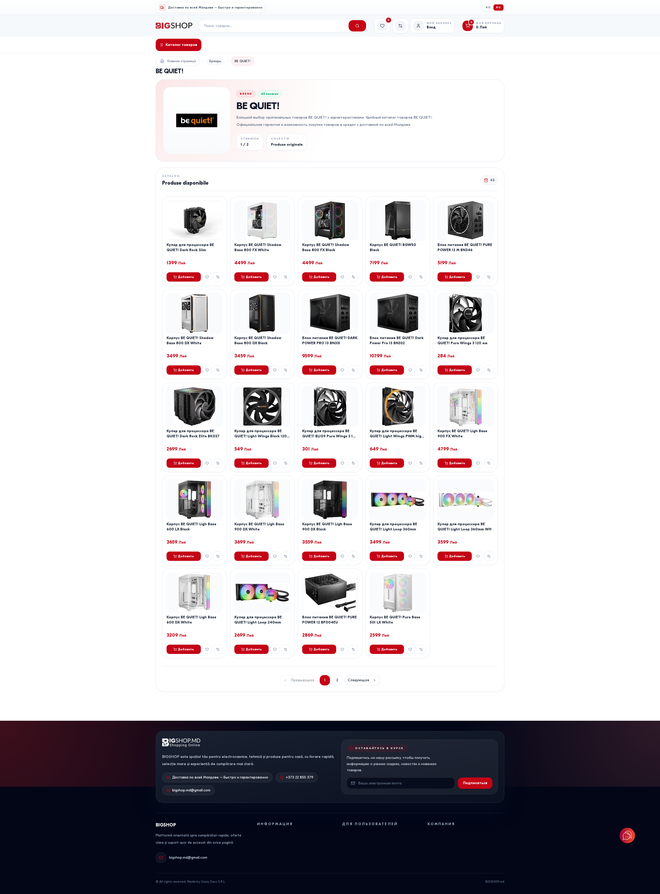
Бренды (215, 61)
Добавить (186, 277)
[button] (362, 680)
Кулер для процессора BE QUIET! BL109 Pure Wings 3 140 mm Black (330, 436)
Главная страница (181, 61)
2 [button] (337, 680)
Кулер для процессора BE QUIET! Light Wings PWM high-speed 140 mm (397, 436)
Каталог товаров (181, 45)
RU (498, 7)
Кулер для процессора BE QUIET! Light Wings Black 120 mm (260, 436)
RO (488, 7)
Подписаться (475, 783)
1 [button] (324, 680)
